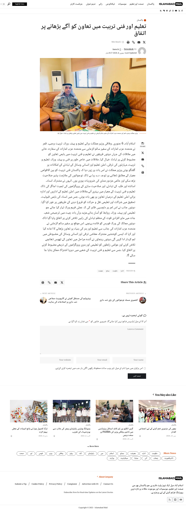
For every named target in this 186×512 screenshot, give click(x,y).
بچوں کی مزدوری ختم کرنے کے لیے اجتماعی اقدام (157, 430)
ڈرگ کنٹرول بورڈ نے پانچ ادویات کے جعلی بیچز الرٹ (29, 430)
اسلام (112, 453)
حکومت (115, 271)
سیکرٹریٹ (124, 458)
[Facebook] (182, 10)
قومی (41, 453)
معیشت (100, 271)
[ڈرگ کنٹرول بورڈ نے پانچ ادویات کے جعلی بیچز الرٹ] (28, 411)
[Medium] (167, 10)
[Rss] (160, 10)
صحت (21, 453)
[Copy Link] (133, 42)
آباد (80, 453)
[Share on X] (144, 42)
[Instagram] (172, 10)
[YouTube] (176, 10)
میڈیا (136, 458)
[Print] (128, 42)
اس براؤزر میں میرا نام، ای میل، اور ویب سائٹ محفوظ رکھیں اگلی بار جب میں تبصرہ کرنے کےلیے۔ (99, 368)
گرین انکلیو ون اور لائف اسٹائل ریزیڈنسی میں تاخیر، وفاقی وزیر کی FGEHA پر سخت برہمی (115, 432)
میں (101, 453)
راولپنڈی (91, 453)
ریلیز (71, 453)
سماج (107, 271)
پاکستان (140, 20)
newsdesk (129, 49)
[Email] (139, 42)
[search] (8, 4)
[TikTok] (170, 10)
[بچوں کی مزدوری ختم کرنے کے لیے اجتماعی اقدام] (157, 411)
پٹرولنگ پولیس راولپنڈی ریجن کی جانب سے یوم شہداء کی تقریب (71, 430)
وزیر (50, 453)
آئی (146, 458)
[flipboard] (163, 10)
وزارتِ (112, 458)
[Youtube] (180, 499)
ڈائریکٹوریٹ (168, 458)
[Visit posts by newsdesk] (142, 51)
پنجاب (155, 458)
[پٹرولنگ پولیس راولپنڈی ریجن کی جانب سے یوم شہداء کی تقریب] (71, 411)
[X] (179, 10)
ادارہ (122, 271)
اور (31, 453)
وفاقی (61, 453)
